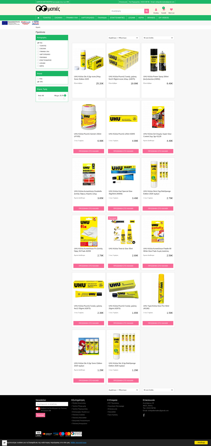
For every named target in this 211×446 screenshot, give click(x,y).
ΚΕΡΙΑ (141, 18)
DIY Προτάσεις (113, 403)
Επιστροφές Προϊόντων (81, 412)
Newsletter (112, 412)
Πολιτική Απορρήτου (79, 423)
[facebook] (144, 415)
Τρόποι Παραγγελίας (80, 409)
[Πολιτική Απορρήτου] (50, 410)
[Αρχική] (38, 18)
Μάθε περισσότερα (78, 443)
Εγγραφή (40, 415)
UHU (41, 82)
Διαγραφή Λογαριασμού (81, 420)
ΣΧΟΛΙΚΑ (58, 18)
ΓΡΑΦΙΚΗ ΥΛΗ (72, 18)
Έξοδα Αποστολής (79, 403)
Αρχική (38, 27)
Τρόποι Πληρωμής (79, 406)
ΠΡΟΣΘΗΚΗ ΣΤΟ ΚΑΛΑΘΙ (89, 151)
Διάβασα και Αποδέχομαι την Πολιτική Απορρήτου (54, 409)
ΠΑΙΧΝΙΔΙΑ (102, 18)
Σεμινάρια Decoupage (116, 406)
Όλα (41, 43)
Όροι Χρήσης (113, 415)
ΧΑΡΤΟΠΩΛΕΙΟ (87, 18)
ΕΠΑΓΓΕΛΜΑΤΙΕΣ (117, 18)
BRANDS (151, 18)
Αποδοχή (201, 443)
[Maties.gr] (48, 8)
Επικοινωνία (123, 2)
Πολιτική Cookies (78, 415)
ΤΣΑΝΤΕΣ (47, 18)
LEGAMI (131, 18)
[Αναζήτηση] (146, 11)
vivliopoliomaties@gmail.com (164, 2)
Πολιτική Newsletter (79, 418)
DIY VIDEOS (164, 18)
